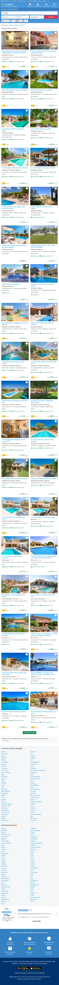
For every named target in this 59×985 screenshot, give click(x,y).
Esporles (32, 808)
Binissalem (4, 789)
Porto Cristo (4, 770)
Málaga (3, 855)
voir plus (50, 913)
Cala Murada (4, 793)
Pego (31, 901)
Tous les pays (23, 963)
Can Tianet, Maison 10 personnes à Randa (43, 517)
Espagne (3, 828)
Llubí (2, 787)
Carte (20, 20)
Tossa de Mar (5, 891)
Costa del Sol (34, 837)
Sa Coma (3, 799)
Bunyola (3, 816)
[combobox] (29, 13)
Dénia (2, 857)
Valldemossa (4, 814)
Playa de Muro (5, 820)
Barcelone (4, 885)
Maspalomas (33, 880)
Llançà (32, 870)
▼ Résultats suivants (29, 732)
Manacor (32, 756)
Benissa (32, 883)
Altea (31, 891)
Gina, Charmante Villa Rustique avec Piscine (14, 478)
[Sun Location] (7, 4)
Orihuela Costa (5, 899)
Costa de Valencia (6, 843)
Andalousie (4, 830)
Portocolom (4, 768)
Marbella (3, 862)
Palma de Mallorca (35, 776)
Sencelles (33, 791)
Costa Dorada (5, 841)
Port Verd (33, 810)
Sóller (32, 806)
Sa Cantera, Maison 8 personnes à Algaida (43, 168)
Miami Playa (4, 866)
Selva (31, 774)
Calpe (31, 851)
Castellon (32, 841)
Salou (31, 857)
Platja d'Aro (4, 872)
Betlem (3, 795)
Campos (3, 756)
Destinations (6, 20)
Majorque (3, 839)
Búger (2, 774)
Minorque (32, 849)
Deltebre (32, 887)
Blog (53, 961)
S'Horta (3, 801)
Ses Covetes (33, 818)
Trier (26, 20)
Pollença (32, 751)
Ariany (3, 781)
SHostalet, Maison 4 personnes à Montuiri (14, 711)
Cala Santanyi (4, 810)
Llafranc (3, 889)
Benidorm (33, 893)
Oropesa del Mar (5, 887)
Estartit (32, 860)
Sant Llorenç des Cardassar (37, 770)
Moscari (32, 799)
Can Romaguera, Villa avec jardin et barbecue (14, 168)
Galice (32, 834)
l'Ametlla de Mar (34, 885)
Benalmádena (4, 880)
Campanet (33, 768)
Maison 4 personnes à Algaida (10, 284)
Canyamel (3, 779)
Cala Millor (33, 793)
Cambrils (32, 862)
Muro (31, 781)
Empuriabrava (4, 853)
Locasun (35, 963)
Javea (32, 855)
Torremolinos (33, 872)
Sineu (31, 787)
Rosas (3, 851)
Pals (31, 876)
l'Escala (3, 860)
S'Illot (2, 797)
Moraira (3, 874)
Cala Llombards (5, 791)
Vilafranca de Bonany (36, 801)
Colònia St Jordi (34, 797)
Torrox (3, 883)
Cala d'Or (3, 758)
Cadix (2, 845)
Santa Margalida (34, 762)
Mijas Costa (33, 899)
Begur (32, 874)
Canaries (32, 832)
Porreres (32, 783)
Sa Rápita (3, 783)
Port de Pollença (5, 772)
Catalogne (33, 828)
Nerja (31, 853)
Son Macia (4, 808)
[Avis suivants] (56, 913)
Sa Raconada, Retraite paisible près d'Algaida (43, 478)
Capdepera (33, 772)
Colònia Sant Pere (35, 779)
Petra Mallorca (34, 785)
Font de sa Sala (5, 812)
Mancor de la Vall (35, 795)
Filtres (14, 20)
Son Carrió (33, 820)
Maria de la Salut (5, 806)
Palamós (3, 876)
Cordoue (3, 849)
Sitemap (30, 963)
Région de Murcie (6, 834)
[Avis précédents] (16, 913)
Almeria (3, 847)
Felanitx (3, 760)
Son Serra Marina (35, 789)
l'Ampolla (3, 901)
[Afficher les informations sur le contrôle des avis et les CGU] (13, 917)
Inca (31, 760)
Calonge (3, 897)
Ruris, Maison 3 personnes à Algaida (41, 129)
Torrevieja (3, 870)
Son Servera (33, 764)
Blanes (3, 895)
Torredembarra (5, 878)
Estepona (3, 868)
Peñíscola (4, 864)
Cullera (32, 889)
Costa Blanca (33, 839)
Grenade (32, 845)
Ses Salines (4, 776)
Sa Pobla (3, 766)
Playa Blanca (4, 893)
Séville (32, 895)
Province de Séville (35, 847)
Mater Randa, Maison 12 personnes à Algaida (15, 90)
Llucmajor (3, 764)
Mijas (31, 878)
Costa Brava (4, 837)
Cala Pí (32, 766)
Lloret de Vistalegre (35, 814)
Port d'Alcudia (5, 762)
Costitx (3, 785)
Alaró (31, 816)
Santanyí (32, 758)
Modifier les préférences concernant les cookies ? (29, 979)
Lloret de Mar (34, 868)
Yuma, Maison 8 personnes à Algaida (41, 90)
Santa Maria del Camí (7, 804)
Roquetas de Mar (35, 897)
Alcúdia (3, 751)
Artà (31, 754)
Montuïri (32, 804)
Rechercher (51, 17)
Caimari (32, 812)
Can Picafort (4, 754)
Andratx (3, 818)
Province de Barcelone (36, 843)
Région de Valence (35, 830)
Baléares (3, 832)
